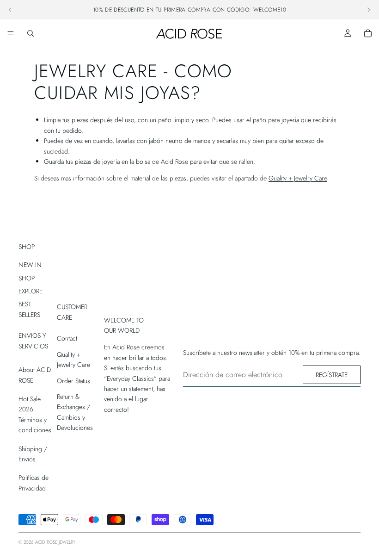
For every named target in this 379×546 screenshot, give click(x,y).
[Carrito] (368, 33)
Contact (67, 338)
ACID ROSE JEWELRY (55, 542)
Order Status (73, 380)
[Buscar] (30, 33)
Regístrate (332, 374)
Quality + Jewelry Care (298, 178)
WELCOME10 (269, 10)
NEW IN (30, 264)
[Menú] (10, 33)
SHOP (26, 278)
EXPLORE (30, 291)
